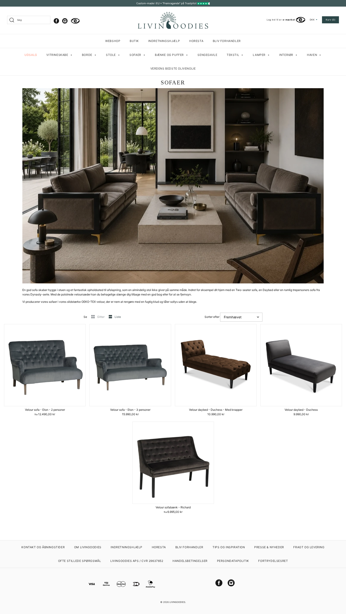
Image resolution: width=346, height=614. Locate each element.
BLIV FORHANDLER (227, 41)
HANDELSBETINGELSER (190, 561)
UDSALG (30, 55)
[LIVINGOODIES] (173, 13)
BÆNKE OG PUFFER (171, 55)
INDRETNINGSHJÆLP (164, 41)
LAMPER (261, 55)
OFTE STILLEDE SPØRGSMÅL (79, 561)
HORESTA (196, 41)
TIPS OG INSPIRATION (229, 547)
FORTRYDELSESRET (273, 561)
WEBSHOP (112, 41)
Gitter (101, 317)
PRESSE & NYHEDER (269, 547)
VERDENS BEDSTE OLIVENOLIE (173, 68)
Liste (118, 317)
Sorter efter (212, 317)
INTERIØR (288, 55)
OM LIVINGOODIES (87, 547)
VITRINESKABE (59, 55)
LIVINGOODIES (177, 602)
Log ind (271, 19)
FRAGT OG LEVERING (308, 547)
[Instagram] (65, 21)
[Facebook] (56, 21)
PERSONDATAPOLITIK (233, 561)
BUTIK (134, 41)
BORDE (89, 55)
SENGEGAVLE (207, 55)
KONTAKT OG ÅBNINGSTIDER (43, 547)
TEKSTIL (235, 55)
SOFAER (137, 55)
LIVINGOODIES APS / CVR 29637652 (136, 561)
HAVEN (314, 55)
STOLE (113, 55)
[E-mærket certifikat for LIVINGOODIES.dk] (75, 21)
